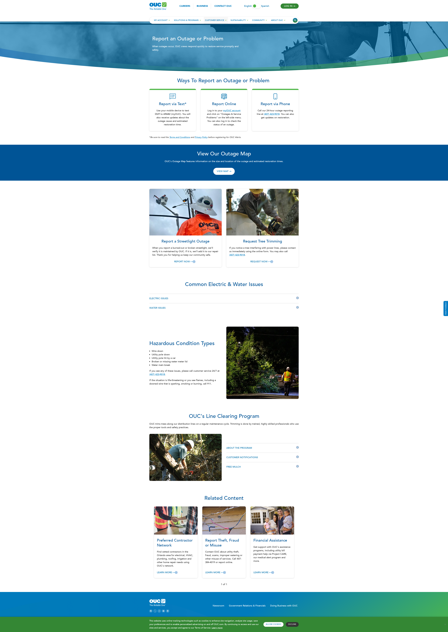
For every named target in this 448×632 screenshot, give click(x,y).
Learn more (217, 628)
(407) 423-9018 (272, 114)
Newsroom (218, 606)
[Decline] (445, 624)
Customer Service (214, 20)
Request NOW (259, 261)
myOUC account (231, 110)
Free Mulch (233, 467)
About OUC (277, 20)
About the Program (239, 448)
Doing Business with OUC (284, 606)
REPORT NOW (182, 261)
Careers (184, 6)
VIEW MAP (222, 171)
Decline (292, 624)
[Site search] (295, 20)
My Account (161, 20)
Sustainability (238, 20)
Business (202, 6)
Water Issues (157, 308)
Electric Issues (158, 298)
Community (258, 20)
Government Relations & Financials (247, 606)
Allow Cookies (273, 624)
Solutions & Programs (186, 20)
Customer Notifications (242, 457)
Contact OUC (223, 6)
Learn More (164, 572)
